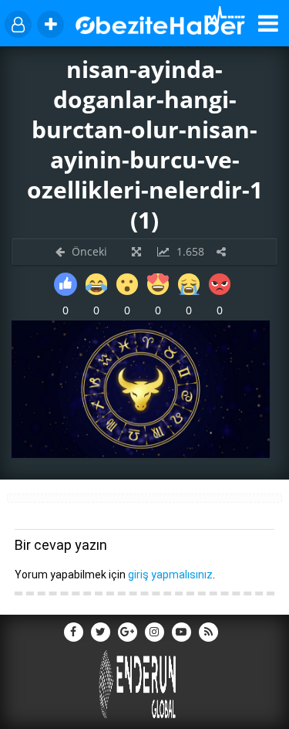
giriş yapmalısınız (170, 574)
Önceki (88, 251)
